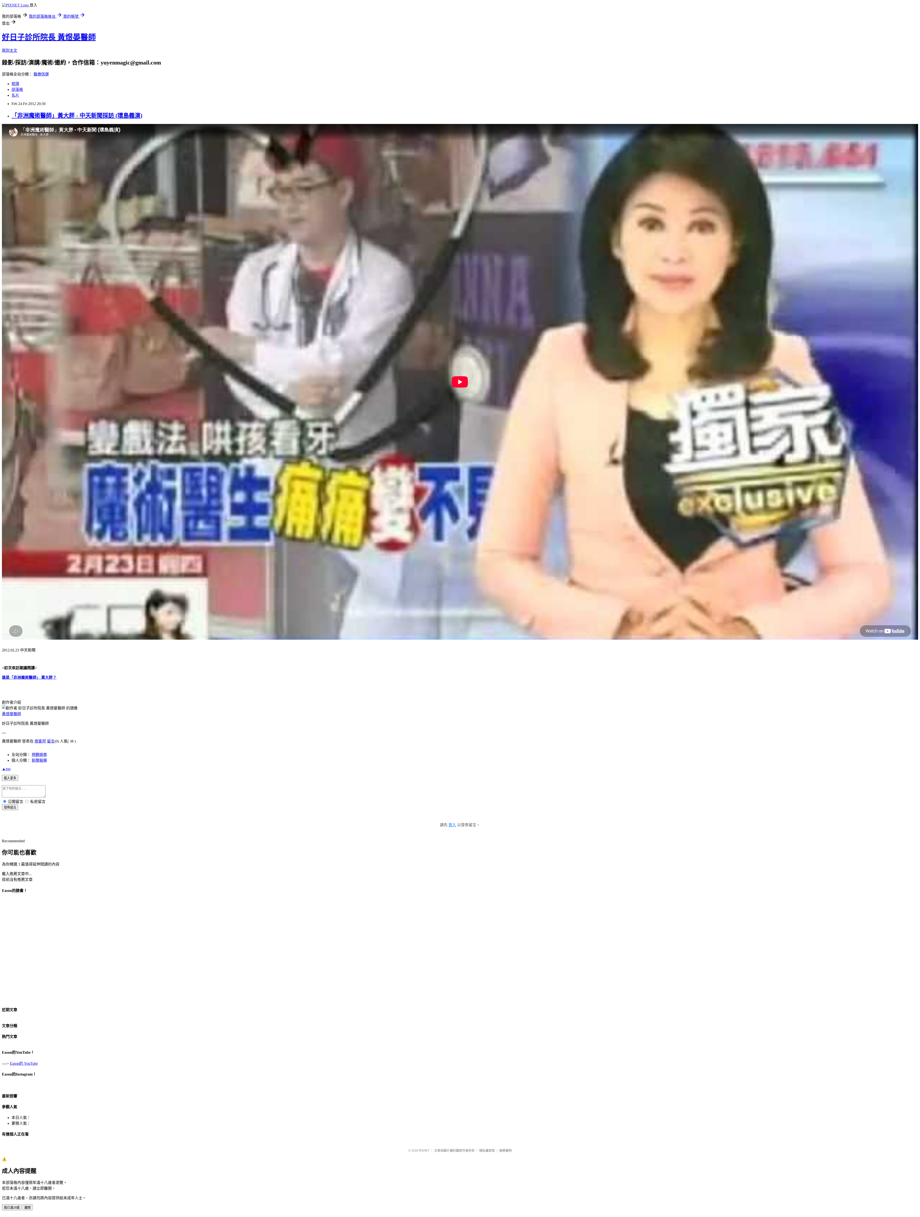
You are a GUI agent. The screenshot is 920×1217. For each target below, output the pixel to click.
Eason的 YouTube (24, 1063)
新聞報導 (39, 760)
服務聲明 (505, 1150)
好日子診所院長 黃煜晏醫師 (49, 37)
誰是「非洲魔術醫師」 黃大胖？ (29, 677)
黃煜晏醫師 (11, 714)
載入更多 (10, 778)
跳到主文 (9, 50)
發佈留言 (10, 807)
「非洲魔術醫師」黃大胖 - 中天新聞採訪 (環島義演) (77, 115)
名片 (15, 95)
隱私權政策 (487, 1150)
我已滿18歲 (12, 1207)
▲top (6, 769)
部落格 (17, 90)
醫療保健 (41, 74)
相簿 (15, 84)
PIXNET (424, 1150)
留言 (51, 741)
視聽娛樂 (39, 755)
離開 (27, 1207)
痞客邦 (40, 741)
